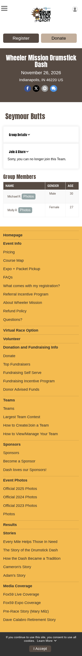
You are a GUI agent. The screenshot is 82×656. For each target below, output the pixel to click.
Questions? (12, 320)
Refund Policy (14, 311)
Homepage (12, 235)
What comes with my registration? (31, 286)
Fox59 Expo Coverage (22, 603)
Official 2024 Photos (20, 497)
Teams (8, 408)
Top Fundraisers (16, 364)
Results (10, 525)
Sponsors (11, 453)
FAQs (8, 277)
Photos (28, 196)
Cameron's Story (17, 567)
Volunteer (11, 339)
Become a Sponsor (19, 461)
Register (21, 38)
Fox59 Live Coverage (21, 594)
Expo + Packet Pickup (21, 269)
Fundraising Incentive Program (29, 381)
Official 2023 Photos (20, 506)
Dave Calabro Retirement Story (29, 620)
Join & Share (17, 152)
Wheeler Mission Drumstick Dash (41, 61)
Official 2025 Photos (20, 489)
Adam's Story (14, 575)
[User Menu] (75, 9)
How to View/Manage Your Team (30, 434)
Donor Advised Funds (21, 389)
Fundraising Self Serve (22, 373)
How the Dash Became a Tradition (32, 558)
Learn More (45, 640)
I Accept (40, 649)
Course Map (13, 260)
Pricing (9, 252)
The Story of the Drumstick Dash (30, 550)
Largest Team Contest (21, 417)
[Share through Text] (53, 88)
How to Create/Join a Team (26, 425)
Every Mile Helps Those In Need (30, 542)
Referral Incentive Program (25, 294)
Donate (59, 38)
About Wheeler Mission (22, 303)
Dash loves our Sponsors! (24, 470)
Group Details (18, 135)
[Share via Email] (44, 88)
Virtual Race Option (20, 330)
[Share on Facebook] (27, 88)
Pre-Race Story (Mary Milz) (26, 611)
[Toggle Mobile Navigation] (4, 8)
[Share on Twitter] (36, 88)
